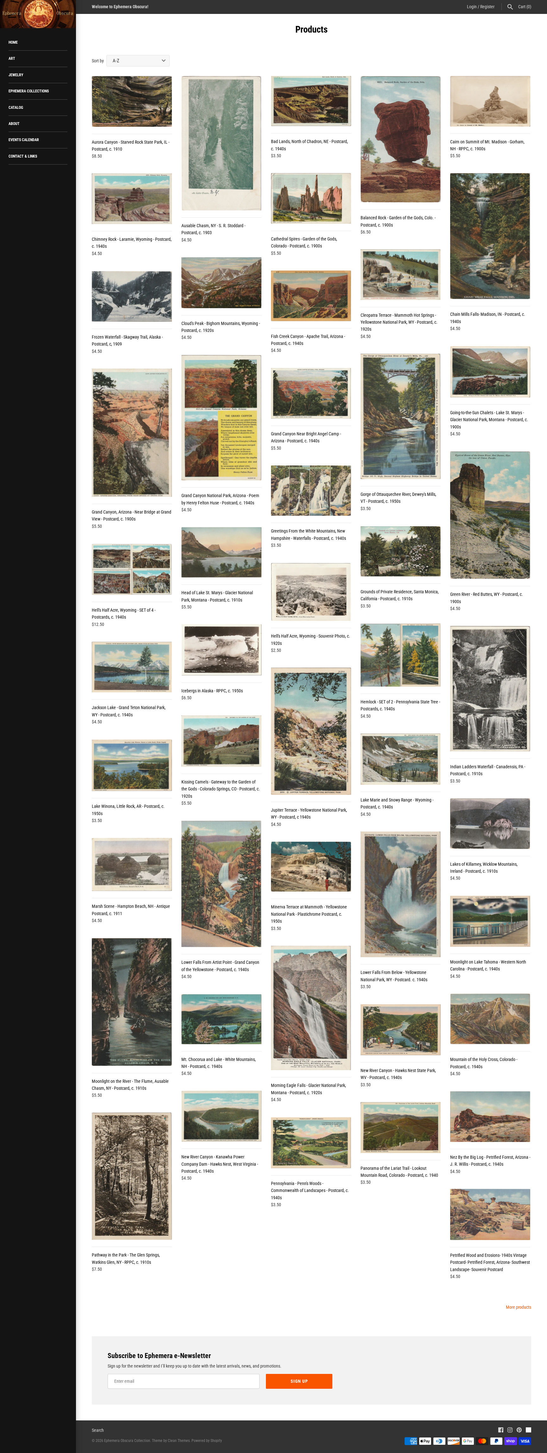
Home (13, 42)
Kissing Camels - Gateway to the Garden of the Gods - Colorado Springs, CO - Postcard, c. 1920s (220, 789)
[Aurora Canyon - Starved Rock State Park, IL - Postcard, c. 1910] (132, 101)
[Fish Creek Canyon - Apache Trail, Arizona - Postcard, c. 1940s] (311, 296)
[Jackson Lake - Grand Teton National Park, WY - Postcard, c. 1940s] (132, 667)
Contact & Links (23, 156)
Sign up (299, 1381)
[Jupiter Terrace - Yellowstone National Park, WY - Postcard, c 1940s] (311, 731)
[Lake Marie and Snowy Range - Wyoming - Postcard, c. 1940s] (401, 759)
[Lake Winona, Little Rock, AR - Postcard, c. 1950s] (132, 765)
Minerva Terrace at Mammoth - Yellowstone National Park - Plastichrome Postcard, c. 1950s (309, 914)
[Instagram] (509, 1431)
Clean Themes (179, 1440)
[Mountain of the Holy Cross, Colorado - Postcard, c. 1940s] (490, 1019)
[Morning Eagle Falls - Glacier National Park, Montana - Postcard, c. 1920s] (311, 1008)
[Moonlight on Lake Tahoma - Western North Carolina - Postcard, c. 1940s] (490, 921)
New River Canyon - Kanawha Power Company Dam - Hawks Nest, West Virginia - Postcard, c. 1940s (219, 1164)
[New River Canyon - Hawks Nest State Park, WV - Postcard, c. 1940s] (401, 1029)
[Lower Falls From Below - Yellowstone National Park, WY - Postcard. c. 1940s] (401, 894)
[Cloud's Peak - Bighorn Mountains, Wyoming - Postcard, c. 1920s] (221, 282)
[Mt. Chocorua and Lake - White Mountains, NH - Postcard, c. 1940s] (221, 1019)
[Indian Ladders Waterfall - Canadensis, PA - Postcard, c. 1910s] (490, 688)
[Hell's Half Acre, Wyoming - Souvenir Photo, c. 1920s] (311, 592)
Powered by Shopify (207, 1440)
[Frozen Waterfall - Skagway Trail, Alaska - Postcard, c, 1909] (132, 296)
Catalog (16, 107)
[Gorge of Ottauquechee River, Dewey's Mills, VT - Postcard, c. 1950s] (401, 416)
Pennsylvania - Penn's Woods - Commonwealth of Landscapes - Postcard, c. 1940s (310, 1190)
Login (472, 6)
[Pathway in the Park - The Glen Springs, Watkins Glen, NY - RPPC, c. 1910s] (132, 1176)
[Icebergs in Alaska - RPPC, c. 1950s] (221, 650)
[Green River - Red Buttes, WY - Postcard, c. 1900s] (490, 515)
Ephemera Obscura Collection (127, 1440)
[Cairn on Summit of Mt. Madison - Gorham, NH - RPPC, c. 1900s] (490, 101)
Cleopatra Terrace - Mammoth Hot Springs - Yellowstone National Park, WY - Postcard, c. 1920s (399, 322)
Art (12, 58)
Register (487, 6)
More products (518, 1307)
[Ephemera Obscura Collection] (38, 14)
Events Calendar (24, 140)
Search (98, 1430)
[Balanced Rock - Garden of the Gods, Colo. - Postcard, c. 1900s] (401, 139)
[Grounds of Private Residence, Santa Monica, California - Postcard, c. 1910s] (401, 551)
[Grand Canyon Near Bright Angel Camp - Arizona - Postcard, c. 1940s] (311, 393)
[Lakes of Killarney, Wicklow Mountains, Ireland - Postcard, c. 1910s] (490, 823)
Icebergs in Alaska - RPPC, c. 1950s (212, 690)
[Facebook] (500, 1431)
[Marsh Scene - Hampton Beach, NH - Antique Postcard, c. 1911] (132, 864)
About (14, 124)
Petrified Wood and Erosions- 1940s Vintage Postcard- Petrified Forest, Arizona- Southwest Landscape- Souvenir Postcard (490, 1262)
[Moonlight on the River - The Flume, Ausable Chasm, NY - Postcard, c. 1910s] (132, 1002)
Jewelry (16, 75)
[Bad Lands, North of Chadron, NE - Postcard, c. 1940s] (311, 101)
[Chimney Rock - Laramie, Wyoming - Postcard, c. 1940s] (132, 198)
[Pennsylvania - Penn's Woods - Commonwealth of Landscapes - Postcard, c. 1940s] (311, 1142)
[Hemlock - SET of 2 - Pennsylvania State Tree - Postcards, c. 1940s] (401, 655)
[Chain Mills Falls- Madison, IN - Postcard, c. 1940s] (490, 236)
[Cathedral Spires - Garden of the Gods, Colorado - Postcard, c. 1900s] (311, 198)
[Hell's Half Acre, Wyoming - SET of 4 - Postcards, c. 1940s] (132, 569)
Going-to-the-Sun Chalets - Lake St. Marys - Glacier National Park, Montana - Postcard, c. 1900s (489, 419)
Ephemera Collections (29, 91)
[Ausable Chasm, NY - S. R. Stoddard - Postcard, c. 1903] (221, 143)
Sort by (98, 60)
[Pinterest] (519, 1431)
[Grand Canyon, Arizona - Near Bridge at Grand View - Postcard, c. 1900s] (132, 433)
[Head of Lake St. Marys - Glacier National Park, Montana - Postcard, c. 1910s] (221, 552)
